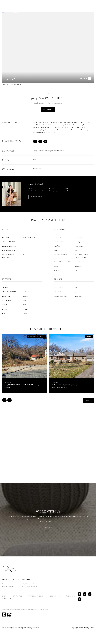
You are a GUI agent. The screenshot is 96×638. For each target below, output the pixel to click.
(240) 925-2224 (6, 584)
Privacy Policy (89, 627)
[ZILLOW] (79, 599)
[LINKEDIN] (84, 594)
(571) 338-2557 (53, 191)
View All (89, 400)
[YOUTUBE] (90, 594)
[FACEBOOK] (79, 594)
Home (4, 596)
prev (9, 78)
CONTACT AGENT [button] (36, 197)
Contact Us (6, 598)
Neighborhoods (54, 596)
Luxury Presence (33, 627)
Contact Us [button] (48, 528)
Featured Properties (35, 596)
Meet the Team (17, 596)
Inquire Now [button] (48, 109)
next (14, 78)
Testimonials (70, 596)
